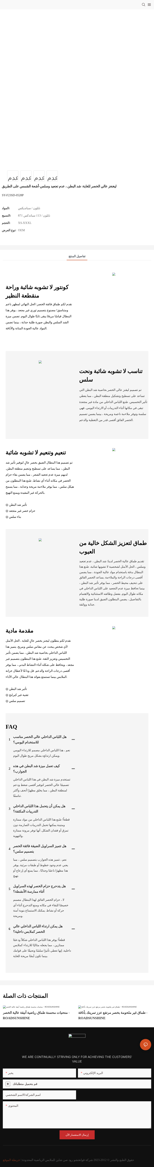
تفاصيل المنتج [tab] (77, 256)
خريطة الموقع (11, 1160)
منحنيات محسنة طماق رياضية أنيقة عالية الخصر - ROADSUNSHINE (36, 1015)
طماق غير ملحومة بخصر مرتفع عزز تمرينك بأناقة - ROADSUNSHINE (112, 1015)
